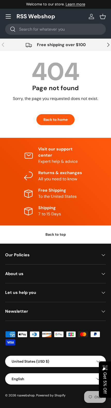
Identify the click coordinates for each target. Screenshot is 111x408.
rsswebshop (26, 395)
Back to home (55, 119)
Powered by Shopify (51, 395)
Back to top (55, 234)
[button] (102, 16)
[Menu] (8, 16)
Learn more (75, 4)
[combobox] (55, 29)
